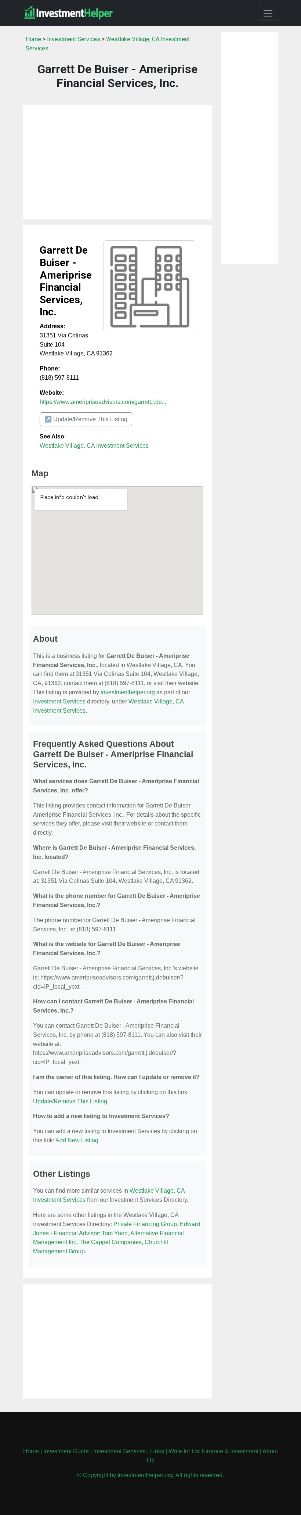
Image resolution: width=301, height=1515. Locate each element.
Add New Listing (76, 1140)
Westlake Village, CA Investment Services (94, 446)
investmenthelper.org (128, 692)
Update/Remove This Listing (70, 1101)
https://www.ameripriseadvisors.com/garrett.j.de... (103, 402)
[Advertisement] (117, 162)
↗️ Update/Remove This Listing (85, 419)
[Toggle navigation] (268, 13)
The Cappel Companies (110, 1242)
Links (157, 1451)
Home (33, 39)
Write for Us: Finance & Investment (213, 1451)
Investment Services (73, 39)
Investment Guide (66, 1451)
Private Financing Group (145, 1224)
